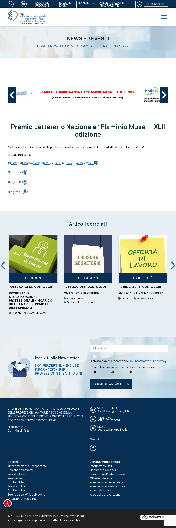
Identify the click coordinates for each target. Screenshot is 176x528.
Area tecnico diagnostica (106, 482)
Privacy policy (17, 486)
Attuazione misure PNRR (24, 499)
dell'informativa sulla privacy (147, 361)
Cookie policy (16, 490)
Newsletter (87, 3)
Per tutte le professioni (80, 302)
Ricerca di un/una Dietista (140, 293)
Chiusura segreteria (81, 293)
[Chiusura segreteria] (88, 259)
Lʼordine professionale (105, 462)
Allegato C (14, 192)
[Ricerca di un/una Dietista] (143, 259)
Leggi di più (33, 278)
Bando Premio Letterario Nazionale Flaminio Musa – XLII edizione (49, 162)
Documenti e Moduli (103, 470)
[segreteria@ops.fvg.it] (26, 4)
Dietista (16, 312)
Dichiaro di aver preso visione (128, 361)
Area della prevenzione (105, 494)
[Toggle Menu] (164, 17)
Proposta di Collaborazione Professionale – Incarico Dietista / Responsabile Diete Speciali (30, 300)
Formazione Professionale (107, 474)
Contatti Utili (16, 482)
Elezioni (13, 462)
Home (42, 46)
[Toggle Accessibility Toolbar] (7, 503)
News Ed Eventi (65, 4)
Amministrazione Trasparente (111, 4)
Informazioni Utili (101, 466)
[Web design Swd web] (153, 517)
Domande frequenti (42, 4)
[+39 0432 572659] (13, 4)
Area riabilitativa (100, 490)
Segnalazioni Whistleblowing (26, 494)
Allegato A (14, 172)
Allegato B (14, 182)
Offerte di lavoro (101, 478)
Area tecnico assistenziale (107, 486)
